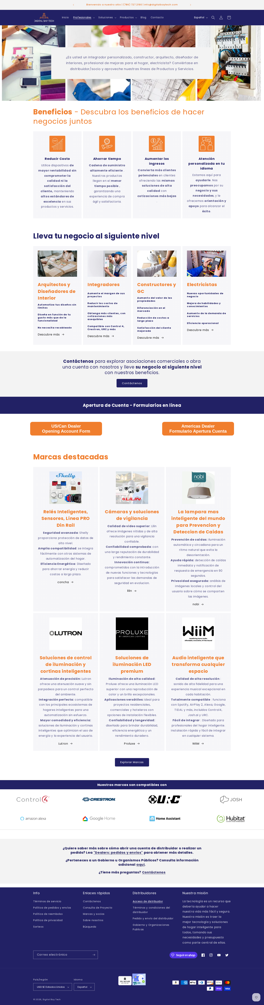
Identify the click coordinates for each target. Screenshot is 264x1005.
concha (63, 582)
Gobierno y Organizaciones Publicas (151, 927)
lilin (129, 591)
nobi (196, 604)
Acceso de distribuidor (148, 901)
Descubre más (49, 334)
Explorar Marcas (132, 762)
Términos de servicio (47, 901)
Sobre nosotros (93, 920)
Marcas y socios (94, 914)
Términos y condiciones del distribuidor (151, 910)
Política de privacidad (47, 920)
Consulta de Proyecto (97, 907)
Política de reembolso (48, 914)
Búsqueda (89, 926)
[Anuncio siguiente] (190, 5)
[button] (83, 17)
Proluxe (129, 744)
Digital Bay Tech (52, 999)
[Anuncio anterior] (73, 5)
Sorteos (38, 926)
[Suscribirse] (94, 955)
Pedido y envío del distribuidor (153, 918)
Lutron (63, 744)
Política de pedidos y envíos (52, 907)
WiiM (195, 744)
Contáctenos (132, 383)
